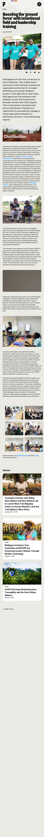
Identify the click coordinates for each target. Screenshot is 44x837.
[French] (14, 1)
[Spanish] (16, 1)
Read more (10, 500)
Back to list (9, 609)
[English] (12, 1)
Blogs (5, 9)
